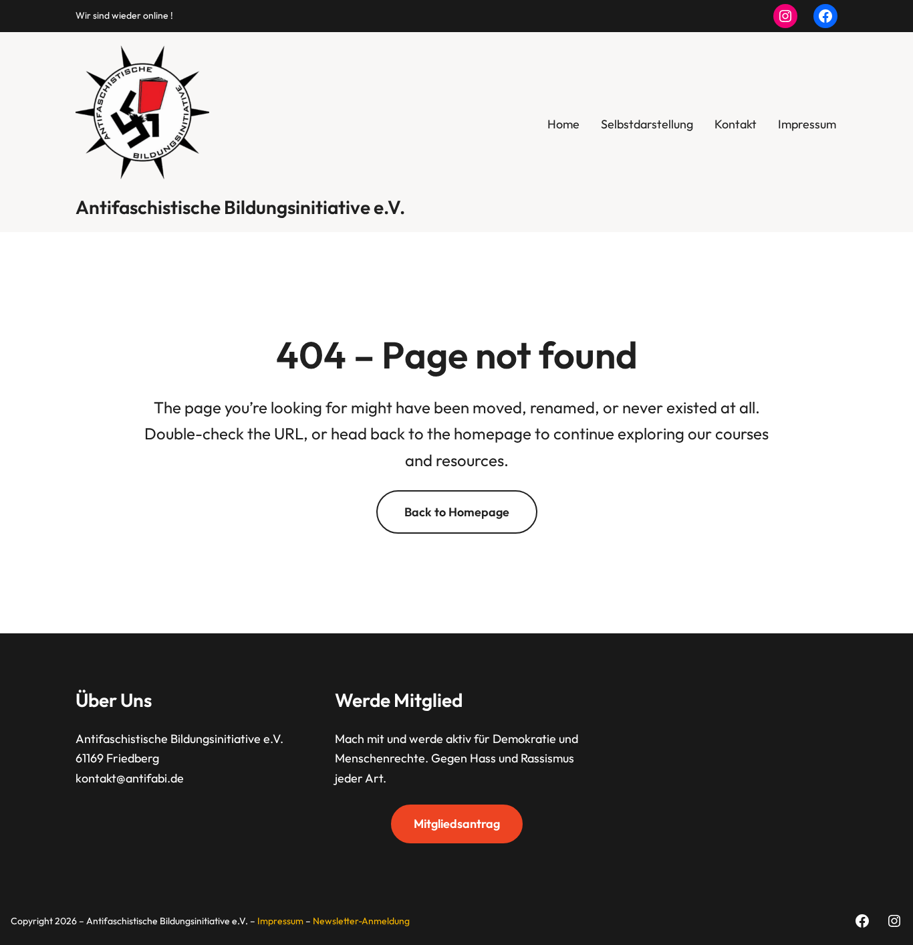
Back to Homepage (456, 512)
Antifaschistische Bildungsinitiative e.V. (240, 207)
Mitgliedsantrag (457, 823)
